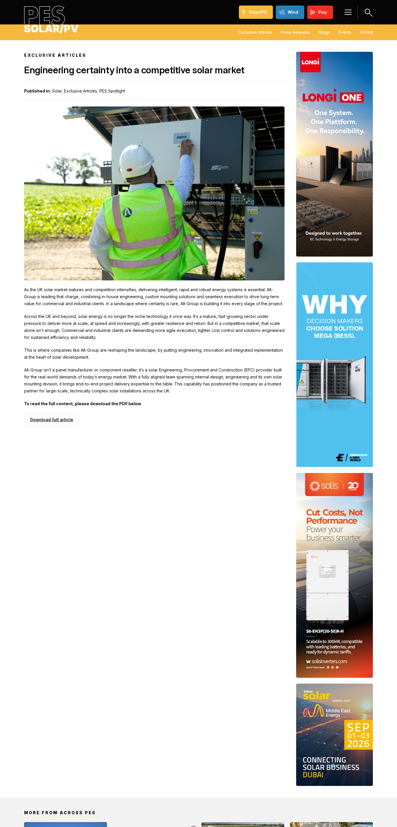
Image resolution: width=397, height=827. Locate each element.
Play (322, 12)
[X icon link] (98, 759)
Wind (293, 12)
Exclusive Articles (255, 32)
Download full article (51, 419)
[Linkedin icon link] (70, 759)
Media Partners (242, 794)
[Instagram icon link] (88, 759)
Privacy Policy (279, 794)
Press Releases (295, 32)
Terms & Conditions (320, 794)
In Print (366, 32)
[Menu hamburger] (348, 12)
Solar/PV (258, 12)
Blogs (324, 32)
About (214, 794)
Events (345, 32)
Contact (355, 794)
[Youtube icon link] (79, 759)
